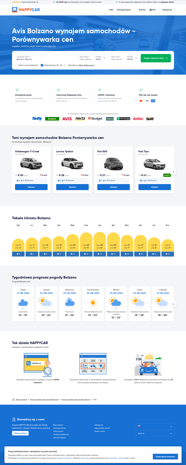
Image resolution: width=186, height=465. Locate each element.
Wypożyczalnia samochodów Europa (44, 399)
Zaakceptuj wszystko (165, 456)
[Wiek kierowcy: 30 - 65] (42, 65)
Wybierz (31, 187)
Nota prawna (58, 431)
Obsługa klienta (124, 9)
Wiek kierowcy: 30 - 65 (53, 65)
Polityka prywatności (61, 434)
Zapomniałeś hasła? (102, 428)
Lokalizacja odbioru (23, 57)
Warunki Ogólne (59, 438)
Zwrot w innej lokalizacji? (28, 65)
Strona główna (21, 399)
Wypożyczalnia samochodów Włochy (75, 399)
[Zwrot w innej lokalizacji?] (16, 65)
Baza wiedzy (58, 425)
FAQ (111, 9)
